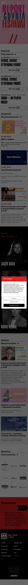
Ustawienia (14, 298)
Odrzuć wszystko (14, 301)
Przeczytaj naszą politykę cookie (11, 292)
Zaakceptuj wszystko (14, 305)
